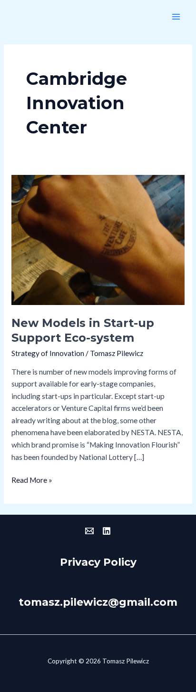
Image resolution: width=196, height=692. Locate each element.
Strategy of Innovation (47, 353)
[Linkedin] (106, 531)
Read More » (31, 479)
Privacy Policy (98, 562)
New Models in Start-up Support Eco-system (82, 330)
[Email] (89, 531)
